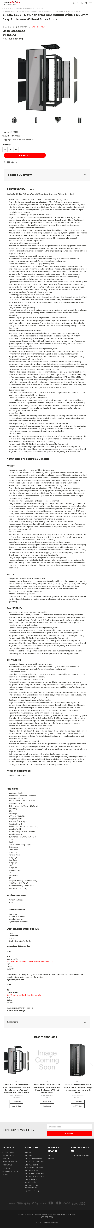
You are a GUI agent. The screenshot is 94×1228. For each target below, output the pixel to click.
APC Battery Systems (33, 1158)
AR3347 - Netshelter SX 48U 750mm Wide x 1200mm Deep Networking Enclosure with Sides (78, 1089)
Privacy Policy (8, 1152)
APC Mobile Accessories (34, 1173)
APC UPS (28, 1152)
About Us (6, 1158)
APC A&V (28, 1155)
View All (51, 1159)
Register (14, 1171)
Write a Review (38, 27)
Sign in (5, 1171)
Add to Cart (16, 1106)
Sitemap (5, 1174)
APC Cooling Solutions (34, 1162)
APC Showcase (8, 1155)
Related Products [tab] (45, 1037)
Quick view (16, 1101)
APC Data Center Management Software (34, 1166)
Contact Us (7, 1165)
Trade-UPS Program (10, 1162)
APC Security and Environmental (32, 1186)
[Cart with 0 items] (86, 3)
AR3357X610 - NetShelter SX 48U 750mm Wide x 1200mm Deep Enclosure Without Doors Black (47, 1089)
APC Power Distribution (34, 1177)
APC (49, 1155)
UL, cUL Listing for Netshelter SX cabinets (24, 995)
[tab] (47, 175)
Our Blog (6, 1168)
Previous (2, 1064)
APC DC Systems (31, 1170)
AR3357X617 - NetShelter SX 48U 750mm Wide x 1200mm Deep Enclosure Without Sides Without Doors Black (16, 1089)
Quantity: (6, 144)
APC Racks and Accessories (31, 1181)
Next (91, 1064)
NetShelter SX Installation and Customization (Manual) (30, 961)
